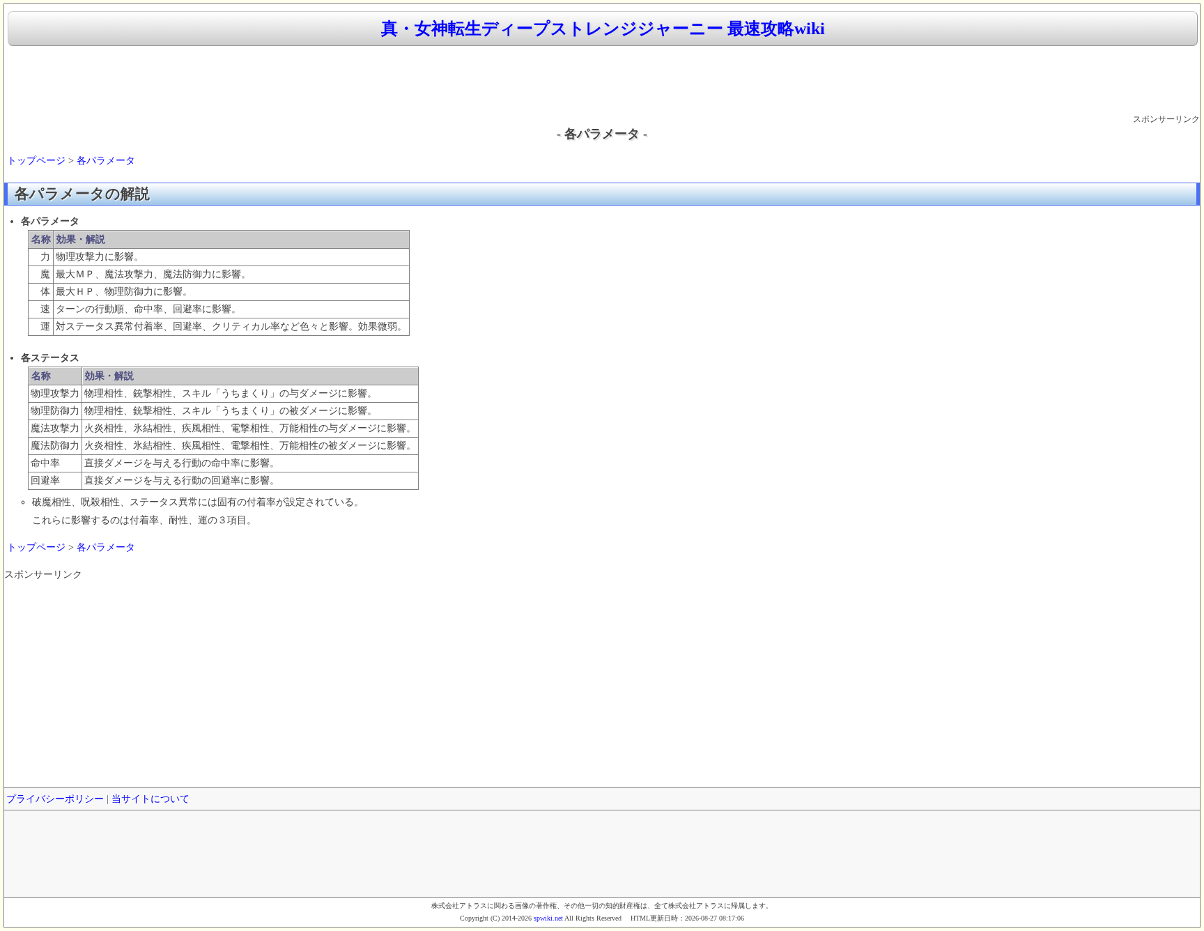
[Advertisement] (602, 80)
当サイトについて (150, 799)
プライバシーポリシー (55, 799)
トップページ (36, 160)
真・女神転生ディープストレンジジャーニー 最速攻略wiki (603, 29)
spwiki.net (548, 918)
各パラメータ (106, 160)
